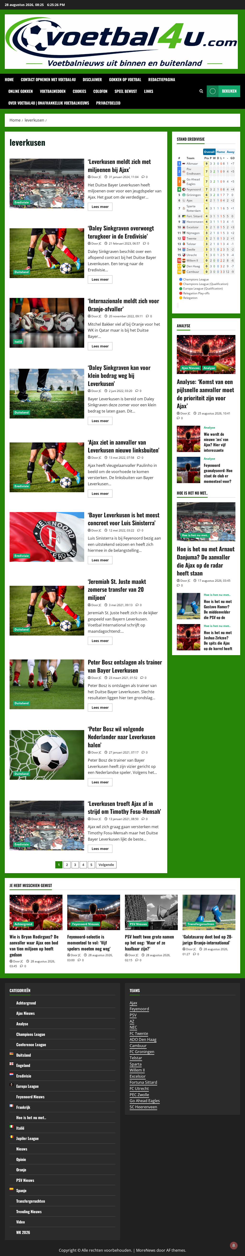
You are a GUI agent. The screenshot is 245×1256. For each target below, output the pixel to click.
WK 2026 (23, 1232)
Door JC (96, 177)
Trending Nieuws (29, 1211)
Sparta (136, 1064)
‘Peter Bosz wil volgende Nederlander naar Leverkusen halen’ (47, 755)
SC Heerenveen (143, 1107)
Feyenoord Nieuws (85, 924)
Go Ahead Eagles (145, 1100)
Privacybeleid (108, 103)
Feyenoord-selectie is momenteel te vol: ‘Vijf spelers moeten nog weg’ (89, 942)
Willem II (137, 1070)
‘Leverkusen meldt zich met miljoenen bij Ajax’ (47, 183)
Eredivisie (22, 202)
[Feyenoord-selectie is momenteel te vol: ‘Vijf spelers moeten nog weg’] (93, 912)
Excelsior (138, 1076)
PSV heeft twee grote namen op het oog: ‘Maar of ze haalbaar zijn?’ (149, 942)
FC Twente (139, 1033)
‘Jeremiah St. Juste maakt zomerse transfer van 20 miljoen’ (47, 611)
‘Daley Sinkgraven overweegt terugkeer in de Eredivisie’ (47, 253)
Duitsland (22, 272)
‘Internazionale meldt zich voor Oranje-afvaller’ (47, 323)
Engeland (23, 1065)
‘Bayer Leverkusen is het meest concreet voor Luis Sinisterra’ (47, 537)
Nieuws (21, 1149)
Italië (18, 342)
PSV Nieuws (138, 924)
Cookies (79, 91)
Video (20, 1222)
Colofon (100, 91)
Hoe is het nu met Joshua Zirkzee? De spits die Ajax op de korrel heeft (188, 637)
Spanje (21, 1190)
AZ (132, 1021)
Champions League (30, 1034)
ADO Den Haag (143, 1039)
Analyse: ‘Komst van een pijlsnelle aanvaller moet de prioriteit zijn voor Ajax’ (205, 393)
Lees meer (102, 207)
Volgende (106, 864)
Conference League (31, 1044)
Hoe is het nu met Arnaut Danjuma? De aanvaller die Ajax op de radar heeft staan (205, 560)
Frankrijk (23, 1107)
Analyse (209, 368)
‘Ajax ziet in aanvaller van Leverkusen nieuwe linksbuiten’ (47, 467)
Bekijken (229, 91)
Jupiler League (27, 1138)
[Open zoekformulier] (201, 91)
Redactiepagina (161, 79)
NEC (133, 1027)
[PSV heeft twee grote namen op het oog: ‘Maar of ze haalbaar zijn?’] (151, 912)
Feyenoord (139, 1008)
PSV (133, 1015)
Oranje (21, 1169)
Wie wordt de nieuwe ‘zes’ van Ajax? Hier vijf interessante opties (188, 439)
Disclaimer (92, 79)
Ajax (133, 1002)
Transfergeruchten (201, 924)
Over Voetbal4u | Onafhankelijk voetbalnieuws (48, 103)
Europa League (27, 1086)
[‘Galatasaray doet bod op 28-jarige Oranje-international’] (209, 912)
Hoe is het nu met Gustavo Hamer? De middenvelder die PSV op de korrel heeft (188, 606)
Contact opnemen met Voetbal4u (48, 79)
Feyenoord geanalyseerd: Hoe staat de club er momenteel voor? (188, 470)
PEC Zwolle (139, 1094)
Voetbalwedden (53, 91)
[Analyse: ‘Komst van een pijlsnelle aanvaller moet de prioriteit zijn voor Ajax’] (206, 354)
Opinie (21, 1159)
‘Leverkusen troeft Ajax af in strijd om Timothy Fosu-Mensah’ (47, 825)
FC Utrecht (139, 1088)
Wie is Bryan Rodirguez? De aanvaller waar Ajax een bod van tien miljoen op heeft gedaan (34, 945)
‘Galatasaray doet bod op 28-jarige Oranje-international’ (208, 939)
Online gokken (20, 91)
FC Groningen (142, 1051)
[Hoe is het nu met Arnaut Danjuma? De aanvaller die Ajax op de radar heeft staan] (206, 521)
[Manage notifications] (234, 1245)
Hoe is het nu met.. (195, 535)
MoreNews (146, 1250)
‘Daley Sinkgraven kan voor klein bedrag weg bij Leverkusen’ (47, 394)
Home (9, 79)
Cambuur (138, 1045)
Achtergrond (23, 924)
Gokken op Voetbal (125, 79)
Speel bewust (126, 91)
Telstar (136, 1058)
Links (148, 91)
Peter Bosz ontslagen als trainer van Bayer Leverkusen (47, 684)
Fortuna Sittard (143, 1082)
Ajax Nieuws (191, 368)
